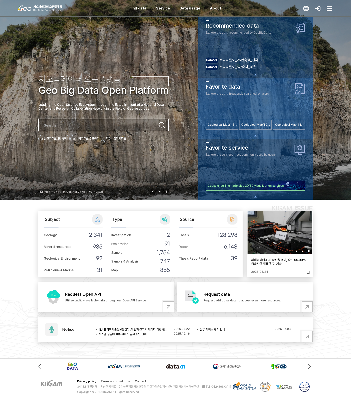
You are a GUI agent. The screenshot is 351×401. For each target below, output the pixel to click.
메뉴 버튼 (329, 8)
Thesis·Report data (193, 258)
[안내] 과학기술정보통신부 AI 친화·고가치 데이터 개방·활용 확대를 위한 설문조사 (133, 329)
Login (318, 8)
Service (163, 8)
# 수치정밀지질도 (116, 138)
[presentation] (40, 366)
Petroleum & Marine (59, 270)
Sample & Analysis (125, 261)
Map (114, 270)
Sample (116, 252)
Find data (138, 8)
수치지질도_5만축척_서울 (238, 67)
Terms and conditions (116, 381)
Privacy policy (86, 381)
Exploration (120, 244)
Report (184, 247)
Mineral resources (57, 247)
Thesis (184, 235)
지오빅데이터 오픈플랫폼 (40, 8)
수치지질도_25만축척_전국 (239, 60)
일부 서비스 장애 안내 (212, 329)
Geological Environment (62, 258)
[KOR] (306, 8)
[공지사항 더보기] (306, 336)
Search (162, 125)
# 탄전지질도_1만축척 (54, 138)
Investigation (121, 235)
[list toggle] (255, 75)
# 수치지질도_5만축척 (86, 138)
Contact (140, 381)
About (215, 8)
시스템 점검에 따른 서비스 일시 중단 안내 (123, 334)
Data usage (190, 8)
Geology (50, 235)
